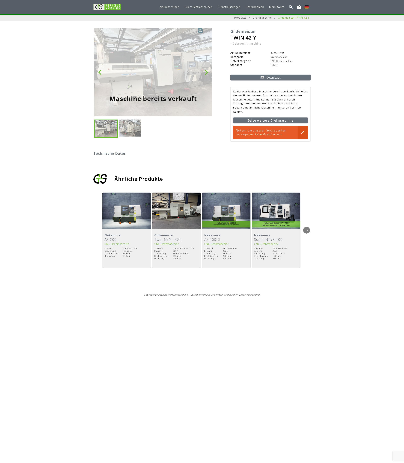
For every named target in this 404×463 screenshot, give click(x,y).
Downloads (273, 77)
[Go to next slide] (306, 230)
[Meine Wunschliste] (298, 7)
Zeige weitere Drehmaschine (270, 120)
